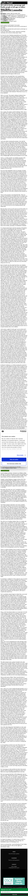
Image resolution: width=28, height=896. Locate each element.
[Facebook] (8, 871)
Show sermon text (5, 22)
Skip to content (3, 13)
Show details (20, 455)
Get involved (5, 17)
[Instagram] (14, 871)
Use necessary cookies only (14, 463)
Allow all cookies (14, 459)
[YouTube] (20, 871)
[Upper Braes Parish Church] (2, 2)
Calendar (4, 16)
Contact (4, 20)
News (4, 15)
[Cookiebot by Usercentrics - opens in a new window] (20, 431)
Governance (5, 19)
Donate (4, 18)
